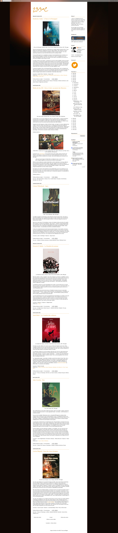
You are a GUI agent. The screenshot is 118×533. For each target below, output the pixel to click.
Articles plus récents (37, 517)
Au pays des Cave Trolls (77, 163)
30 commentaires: (47, 510)
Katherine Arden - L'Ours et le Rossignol (45, 19)
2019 (74, 120)
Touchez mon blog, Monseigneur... (76, 142)
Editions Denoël (46, 80)
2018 (74, 121)
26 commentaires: (47, 443)
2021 (74, 81)
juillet (75, 90)
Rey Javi (40, 180)
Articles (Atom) (53, 523)
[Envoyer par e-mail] (52, 79)
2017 (74, 123)
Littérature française (61, 372)
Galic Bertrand (63, 178)
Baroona (79, 47)
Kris (37, 180)
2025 (74, 75)
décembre (75, 82)
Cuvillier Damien (53, 178)
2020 (74, 118)
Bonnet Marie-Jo (42, 178)
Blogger (66, 530)
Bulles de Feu (47, 178)
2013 (74, 129)
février (75, 98)
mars (75, 96)
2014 (74, 127)
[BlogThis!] (53, 79)
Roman (57, 240)
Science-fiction (38, 309)
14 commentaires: (47, 371)
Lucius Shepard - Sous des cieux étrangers (45, 451)
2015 (74, 126)
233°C (40, 9)
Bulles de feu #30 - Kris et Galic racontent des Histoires (49, 88)
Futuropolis (59, 178)
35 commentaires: (47, 306)
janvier (75, 99)
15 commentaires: (47, 177)
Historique (34, 180)
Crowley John (39, 445)
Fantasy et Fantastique (53, 80)
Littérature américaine (62, 80)
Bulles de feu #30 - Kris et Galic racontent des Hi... (77, 104)
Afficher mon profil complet (76, 56)
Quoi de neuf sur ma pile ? (78, 158)
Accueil (51, 517)
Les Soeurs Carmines (54, 372)
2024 (74, 76)
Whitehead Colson (62, 240)
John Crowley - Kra (39, 380)
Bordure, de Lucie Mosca (77, 148)
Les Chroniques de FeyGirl (78, 147)
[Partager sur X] (54, 79)
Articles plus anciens (64, 517)
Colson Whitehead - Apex (40, 186)
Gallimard (39, 240)
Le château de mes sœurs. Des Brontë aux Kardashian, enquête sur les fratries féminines (78, 154)
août (74, 88)
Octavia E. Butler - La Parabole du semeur (45, 246)
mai (74, 93)
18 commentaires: (47, 238)
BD (37, 178)
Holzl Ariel (47, 372)
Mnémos (67, 372)
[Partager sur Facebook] (55, 79)
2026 (74, 73)
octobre (75, 85)
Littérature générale (52, 240)
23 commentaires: (47, 79)
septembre (76, 87)
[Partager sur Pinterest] (57, 79)
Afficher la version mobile (51, 519)
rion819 (59, 530)
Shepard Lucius (35, 513)
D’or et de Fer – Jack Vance (77, 164)
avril (74, 95)
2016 (74, 124)
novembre (75, 84)
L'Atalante (53, 445)
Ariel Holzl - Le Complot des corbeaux (44, 315)
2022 (74, 79)
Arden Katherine (40, 80)
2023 (74, 78)
